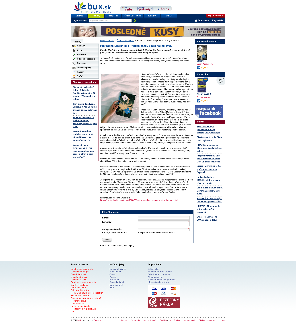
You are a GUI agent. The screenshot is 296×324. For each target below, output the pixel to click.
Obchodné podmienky (208, 320)
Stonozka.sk (115, 271)
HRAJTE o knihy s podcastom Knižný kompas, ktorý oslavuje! (208, 130)
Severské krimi (116, 282)
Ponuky (96, 16)
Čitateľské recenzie (125, 40)
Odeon (112, 274)
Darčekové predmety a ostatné (86, 298)
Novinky (79, 16)
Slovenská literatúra (80, 295)
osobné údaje (174, 320)
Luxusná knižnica (117, 269)
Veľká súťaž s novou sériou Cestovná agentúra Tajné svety (210, 191)
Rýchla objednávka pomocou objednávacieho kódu (162, 280)
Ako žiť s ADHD (204, 94)
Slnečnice (201, 61)
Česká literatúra (78, 274)
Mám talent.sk (116, 285)
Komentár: (107, 222)
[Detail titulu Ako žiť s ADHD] (210, 85)
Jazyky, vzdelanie (79, 285)
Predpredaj (113, 16)
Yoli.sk (112, 277)
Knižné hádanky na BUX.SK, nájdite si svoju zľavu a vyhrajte (208, 180)
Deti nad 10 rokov (79, 279)
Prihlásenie (203, 20)
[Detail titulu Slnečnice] (202, 52)
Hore (223, 320)
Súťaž (80, 76)
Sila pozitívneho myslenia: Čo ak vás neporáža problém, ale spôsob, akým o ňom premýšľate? (83, 151)
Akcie (79, 50)
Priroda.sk (114, 279)
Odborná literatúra (80, 290)
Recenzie (81, 54)
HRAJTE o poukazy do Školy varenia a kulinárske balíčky (209, 148)
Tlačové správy (84, 67)
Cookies (163, 320)
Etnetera (97, 320)
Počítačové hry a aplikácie (83, 309)
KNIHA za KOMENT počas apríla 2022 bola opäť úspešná (209, 169)
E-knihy (152, 16)
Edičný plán (153, 269)
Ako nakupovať (155, 277)
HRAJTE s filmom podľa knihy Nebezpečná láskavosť (208, 209)
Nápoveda (135, 320)
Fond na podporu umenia (83, 282)
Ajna (111, 287)
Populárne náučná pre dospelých (87, 293)
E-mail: (105, 218)
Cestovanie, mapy (79, 271)
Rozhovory (82, 63)
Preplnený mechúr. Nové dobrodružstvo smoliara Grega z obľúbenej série (208, 159)
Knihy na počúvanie (80, 306)
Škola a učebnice (132, 16)
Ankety (80, 72)
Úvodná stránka (107, 40)
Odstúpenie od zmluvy (159, 274)
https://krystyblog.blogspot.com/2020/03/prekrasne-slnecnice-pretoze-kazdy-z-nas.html (139, 200)
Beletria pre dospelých (82, 269)
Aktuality (81, 46)
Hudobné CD (77, 303)
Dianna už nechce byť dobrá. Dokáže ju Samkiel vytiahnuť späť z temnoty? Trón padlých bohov (85, 93)
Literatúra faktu (78, 287)
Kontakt (124, 320)
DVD (73, 311)
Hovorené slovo (78, 301)
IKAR (79, 320)
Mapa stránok (189, 320)
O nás (169, 16)
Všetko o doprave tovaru (160, 271)
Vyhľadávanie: (81, 20)
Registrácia (217, 20)
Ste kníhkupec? (149, 320)
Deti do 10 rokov (79, 277)
